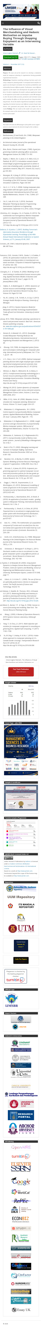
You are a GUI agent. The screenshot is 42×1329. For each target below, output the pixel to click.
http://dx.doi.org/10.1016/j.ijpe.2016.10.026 (22, 601)
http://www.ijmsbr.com (24, 871)
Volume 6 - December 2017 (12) (13, 64)
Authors (28, 861)
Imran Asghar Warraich (11, 53)
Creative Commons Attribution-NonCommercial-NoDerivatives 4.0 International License (20, 866)
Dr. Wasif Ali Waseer (28, 53)
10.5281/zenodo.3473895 (30, 59)
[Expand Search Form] (38, 23)
